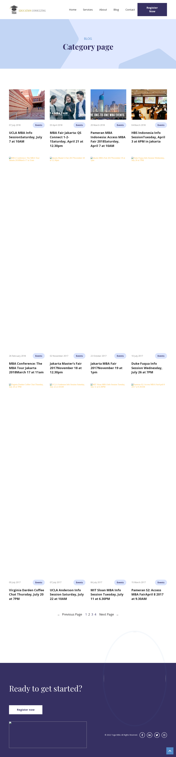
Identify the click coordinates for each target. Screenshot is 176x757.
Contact (130, 9)
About (103, 9)
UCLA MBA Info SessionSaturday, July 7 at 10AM (25, 137)
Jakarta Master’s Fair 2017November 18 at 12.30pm (66, 367)
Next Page (109, 614)
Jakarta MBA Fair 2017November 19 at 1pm (106, 367)
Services (88, 9)
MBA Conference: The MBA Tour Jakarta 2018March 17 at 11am (26, 367)
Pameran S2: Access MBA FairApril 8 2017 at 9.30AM (147, 594)
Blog (116, 9)
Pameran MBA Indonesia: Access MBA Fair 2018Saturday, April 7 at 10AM (108, 139)
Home (72, 9)
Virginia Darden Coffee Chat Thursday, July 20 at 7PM (26, 594)
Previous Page (69, 614)
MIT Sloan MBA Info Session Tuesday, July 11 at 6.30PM (107, 594)
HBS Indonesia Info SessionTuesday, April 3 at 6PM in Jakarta (148, 137)
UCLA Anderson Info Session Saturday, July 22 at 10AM (67, 594)
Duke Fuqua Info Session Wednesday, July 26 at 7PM (146, 367)
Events (38, 125)
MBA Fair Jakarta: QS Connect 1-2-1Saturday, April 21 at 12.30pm (66, 139)
